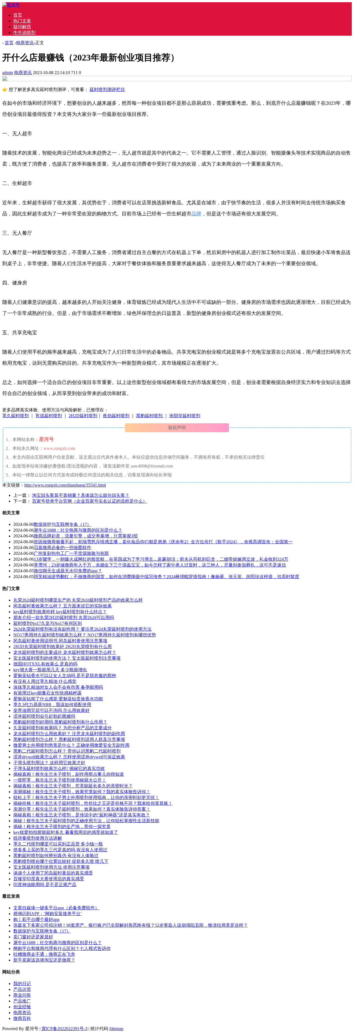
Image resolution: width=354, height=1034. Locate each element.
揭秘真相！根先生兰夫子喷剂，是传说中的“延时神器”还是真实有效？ (81, 815)
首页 (17, 15)
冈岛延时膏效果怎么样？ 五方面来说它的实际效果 (62, 606)
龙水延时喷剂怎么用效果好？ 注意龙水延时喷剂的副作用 (69, 733)
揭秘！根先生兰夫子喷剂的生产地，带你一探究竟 (62, 826)
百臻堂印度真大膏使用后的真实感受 (48, 878)
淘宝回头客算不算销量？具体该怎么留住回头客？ (80, 495)
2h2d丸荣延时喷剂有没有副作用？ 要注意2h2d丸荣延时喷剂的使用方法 (82, 629)
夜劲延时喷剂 (116, 415)
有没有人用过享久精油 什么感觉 (44, 681)
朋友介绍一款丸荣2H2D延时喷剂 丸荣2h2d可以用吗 (63, 617)
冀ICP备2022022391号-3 (64, 1028)
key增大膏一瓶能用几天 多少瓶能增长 (50, 669)
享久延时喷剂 (15, 415)
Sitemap (116, 1028)
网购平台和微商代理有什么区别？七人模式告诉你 (62, 948)
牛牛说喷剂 (24, 32)
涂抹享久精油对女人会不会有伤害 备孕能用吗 (58, 687)
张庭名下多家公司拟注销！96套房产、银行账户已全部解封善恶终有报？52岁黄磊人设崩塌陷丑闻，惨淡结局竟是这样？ (130, 925)
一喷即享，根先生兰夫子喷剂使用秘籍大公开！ (59, 780)
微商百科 (22, 1018)
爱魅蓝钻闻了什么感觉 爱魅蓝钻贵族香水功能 (58, 698)
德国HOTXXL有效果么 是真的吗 (45, 664)
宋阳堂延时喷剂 (184, 415)
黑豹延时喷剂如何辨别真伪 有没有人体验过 (55, 855)
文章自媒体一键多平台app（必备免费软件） (56, 907)
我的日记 (22, 983)
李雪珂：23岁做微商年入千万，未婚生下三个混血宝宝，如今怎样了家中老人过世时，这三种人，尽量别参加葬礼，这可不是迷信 (160, 565)
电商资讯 (25, 42)
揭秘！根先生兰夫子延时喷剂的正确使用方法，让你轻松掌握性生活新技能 (86, 820)
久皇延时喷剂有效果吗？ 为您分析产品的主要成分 (62, 727)
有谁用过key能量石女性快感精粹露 (47, 693)
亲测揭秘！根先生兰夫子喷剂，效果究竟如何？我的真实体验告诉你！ (81, 791)
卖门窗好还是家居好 (33, 936)
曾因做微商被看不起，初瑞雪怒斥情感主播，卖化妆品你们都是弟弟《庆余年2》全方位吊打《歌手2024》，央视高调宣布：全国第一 (163, 541)
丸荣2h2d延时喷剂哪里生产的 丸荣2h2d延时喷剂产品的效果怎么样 (78, 600)
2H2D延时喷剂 (83, 415)
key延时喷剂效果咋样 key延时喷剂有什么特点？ (60, 611)
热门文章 (22, 21)
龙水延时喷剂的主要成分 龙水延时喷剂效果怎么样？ (64, 652)
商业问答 (22, 995)
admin (7, 72)
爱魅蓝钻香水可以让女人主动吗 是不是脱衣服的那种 (64, 675)
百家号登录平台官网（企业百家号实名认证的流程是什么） (89, 501)
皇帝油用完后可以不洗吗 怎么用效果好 (51, 710)
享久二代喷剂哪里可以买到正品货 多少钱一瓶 (58, 844)
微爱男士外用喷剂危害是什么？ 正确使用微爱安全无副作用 (71, 745)
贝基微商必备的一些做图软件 (62, 547)
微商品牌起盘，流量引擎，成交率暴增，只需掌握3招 (86, 536)
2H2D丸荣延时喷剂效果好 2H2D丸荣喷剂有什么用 (62, 646)
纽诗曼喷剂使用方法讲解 (37, 838)
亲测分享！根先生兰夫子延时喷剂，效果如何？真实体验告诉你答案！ (81, 809)
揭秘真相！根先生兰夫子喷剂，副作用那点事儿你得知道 (68, 774)
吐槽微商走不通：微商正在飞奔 (44, 954)
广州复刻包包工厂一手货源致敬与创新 (71, 553)
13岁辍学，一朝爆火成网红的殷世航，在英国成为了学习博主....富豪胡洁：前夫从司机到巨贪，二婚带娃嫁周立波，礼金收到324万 (161, 559)
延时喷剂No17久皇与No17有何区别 (47, 623)
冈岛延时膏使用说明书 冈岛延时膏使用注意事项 (60, 640)
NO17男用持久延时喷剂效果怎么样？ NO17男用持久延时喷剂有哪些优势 (84, 635)
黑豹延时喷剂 (150, 415)
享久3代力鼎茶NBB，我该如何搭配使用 (52, 704)
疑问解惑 (22, 26)
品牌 (196, 213)
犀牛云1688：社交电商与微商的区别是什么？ (78, 530)
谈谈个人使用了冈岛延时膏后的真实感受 (53, 873)
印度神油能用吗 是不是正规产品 (44, 884)
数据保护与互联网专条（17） (62, 524)
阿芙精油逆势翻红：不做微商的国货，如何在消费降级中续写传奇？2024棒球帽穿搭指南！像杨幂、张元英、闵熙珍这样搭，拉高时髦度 (166, 576)
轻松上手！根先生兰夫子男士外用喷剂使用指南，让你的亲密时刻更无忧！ (86, 797)
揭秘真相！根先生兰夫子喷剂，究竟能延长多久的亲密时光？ (73, 786)
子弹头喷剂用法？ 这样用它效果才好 (49, 762)
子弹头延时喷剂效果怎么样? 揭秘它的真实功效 (59, 768)
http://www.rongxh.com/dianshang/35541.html (65, 485)
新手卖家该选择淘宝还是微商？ (44, 960)
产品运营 (22, 989)
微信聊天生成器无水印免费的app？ (68, 570)
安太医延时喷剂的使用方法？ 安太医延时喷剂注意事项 (67, 658)
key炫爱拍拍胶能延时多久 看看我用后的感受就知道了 (65, 832)
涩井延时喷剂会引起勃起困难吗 (44, 716)
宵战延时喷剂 (48, 415)
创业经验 (22, 1006)
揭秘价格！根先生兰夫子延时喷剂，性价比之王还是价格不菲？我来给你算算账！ (93, 803)
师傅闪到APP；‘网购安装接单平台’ (47, 913)
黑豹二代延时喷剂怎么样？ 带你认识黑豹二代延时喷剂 (67, 751)
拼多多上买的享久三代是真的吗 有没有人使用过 (60, 849)
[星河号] (11, 4)
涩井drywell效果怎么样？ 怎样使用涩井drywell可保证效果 (69, 756)
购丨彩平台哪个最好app (36, 919)
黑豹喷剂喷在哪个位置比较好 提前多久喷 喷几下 (60, 861)
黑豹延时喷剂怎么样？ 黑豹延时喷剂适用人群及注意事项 (69, 739)
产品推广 (22, 1001)
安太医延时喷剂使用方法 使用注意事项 (51, 867)
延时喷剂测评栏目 (107, 89)
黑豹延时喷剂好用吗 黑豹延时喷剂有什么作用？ (60, 722)
